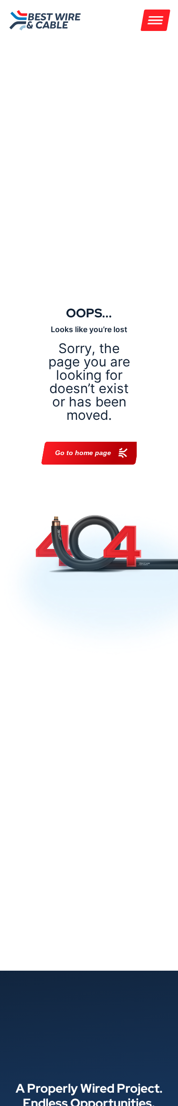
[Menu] (155, 20)
